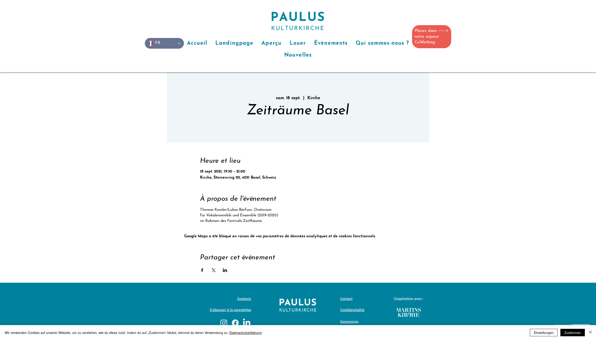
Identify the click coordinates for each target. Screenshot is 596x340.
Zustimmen (572, 332)
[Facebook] (235, 322)
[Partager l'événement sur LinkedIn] (225, 270)
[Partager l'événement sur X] (213, 270)
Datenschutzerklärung (245, 332)
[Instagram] (223, 322)
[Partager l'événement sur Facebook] (202, 270)
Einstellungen (544, 332)
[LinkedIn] (246, 322)
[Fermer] (590, 332)
